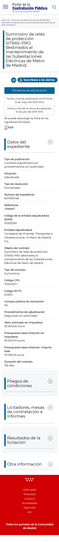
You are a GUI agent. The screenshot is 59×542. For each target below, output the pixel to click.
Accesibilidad (29, 503)
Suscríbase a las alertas (39, 80)
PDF (11, 127)
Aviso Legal (29, 489)
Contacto (29, 498)
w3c (29, 512)
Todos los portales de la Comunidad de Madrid (29, 526)
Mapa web (30, 507)
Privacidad (30, 494)
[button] (5, 6)
